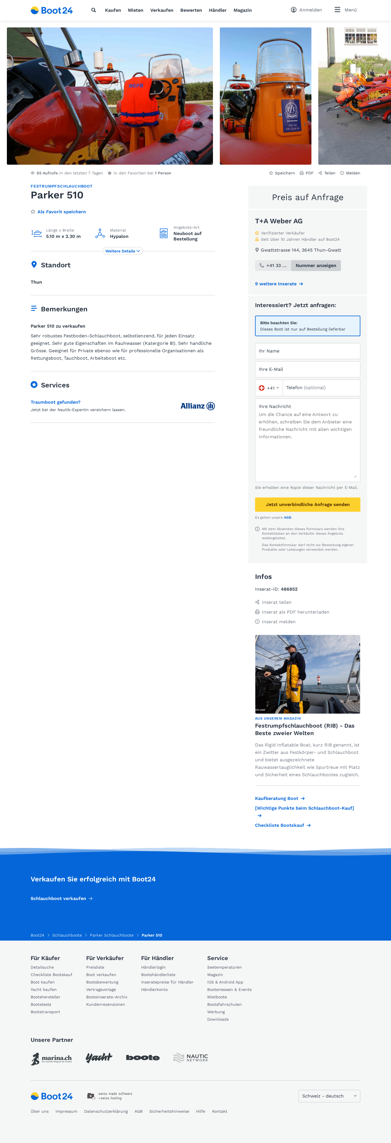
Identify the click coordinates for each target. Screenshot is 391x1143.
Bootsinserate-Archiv (106, 997)
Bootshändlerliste (158, 974)
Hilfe (200, 1111)
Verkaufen (161, 10)
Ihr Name (269, 351)
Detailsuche (42, 967)
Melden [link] (353, 173)
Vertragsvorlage (101, 989)
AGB (287, 517)
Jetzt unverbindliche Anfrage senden (308, 504)
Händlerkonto (154, 989)
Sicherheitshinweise (169, 1111)
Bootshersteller (45, 997)
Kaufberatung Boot (276, 798)
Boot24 (37, 935)
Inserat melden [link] (279, 621)
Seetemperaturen (224, 967)
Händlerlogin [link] (153, 967)
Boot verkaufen (101, 974)
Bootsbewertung (102, 982)
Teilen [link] (329, 173)
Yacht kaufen (44, 989)
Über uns (40, 1111)
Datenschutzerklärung (106, 1111)
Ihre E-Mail (271, 369)
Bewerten (191, 10)
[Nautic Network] (190, 1058)
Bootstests (41, 1004)
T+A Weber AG (279, 221)
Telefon (306, 387)
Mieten (135, 10)
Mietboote (217, 997)
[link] (51, 1059)
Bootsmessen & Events (229, 989)
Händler (218, 10)
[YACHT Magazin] (99, 1058)
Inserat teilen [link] (277, 602)
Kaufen (113, 10)
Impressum (66, 1111)
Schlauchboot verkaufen (58, 898)
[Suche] (94, 10)
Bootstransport (45, 1011)
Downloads (218, 1019)
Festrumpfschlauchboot (62, 186)
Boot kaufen (43, 982)
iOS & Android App (225, 982)
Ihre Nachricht (275, 406)
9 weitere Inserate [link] (276, 283)
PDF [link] (310, 173)
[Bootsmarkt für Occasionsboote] (52, 10)
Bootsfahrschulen (224, 1004)
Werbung (216, 1011)
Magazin (243, 10)
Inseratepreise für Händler (167, 982)
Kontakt (219, 1111)
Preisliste (95, 967)
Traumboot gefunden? (55, 402)
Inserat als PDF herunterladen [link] (295, 612)
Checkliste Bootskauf (279, 825)
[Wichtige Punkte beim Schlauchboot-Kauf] (304, 808)
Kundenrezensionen (105, 1004)
